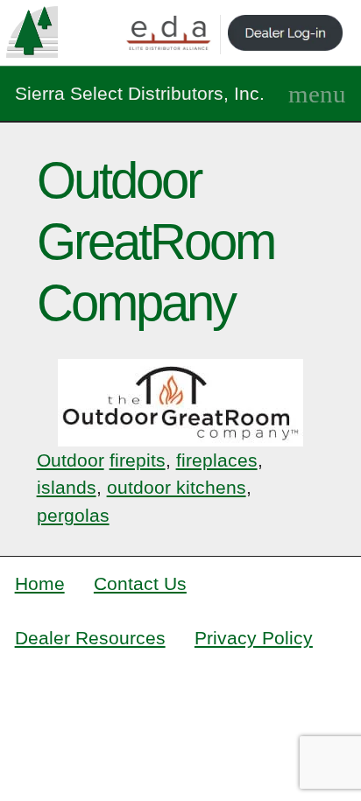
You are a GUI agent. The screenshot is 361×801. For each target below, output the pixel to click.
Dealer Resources (90, 638)
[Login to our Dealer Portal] (285, 34)
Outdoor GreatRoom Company (156, 241)
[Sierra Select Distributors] (31, 31)
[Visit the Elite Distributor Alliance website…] (169, 34)
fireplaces (217, 460)
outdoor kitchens (176, 487)
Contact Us (140, 583)
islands (66, 487)
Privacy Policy (254, 638)
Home (40, 583)
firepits (138, 460)
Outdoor (70, 460)
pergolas (73, 515)
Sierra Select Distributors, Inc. (140, 93)
